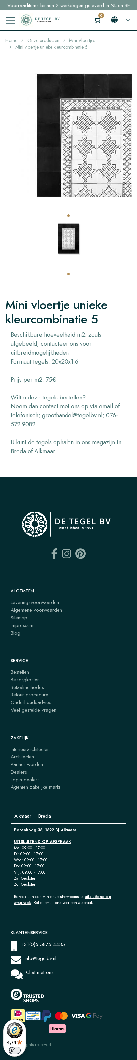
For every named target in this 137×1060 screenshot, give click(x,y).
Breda (44, 816)
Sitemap (19, 617)
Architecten (22, 756)
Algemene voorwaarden (36, 610)
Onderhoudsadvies (31, 702)
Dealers (19, 772)
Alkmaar (22, 816)
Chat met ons (40, 972)
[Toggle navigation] (10, 20)
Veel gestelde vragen (33, 710)
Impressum (22, 625)
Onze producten (43, 40)
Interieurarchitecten (30, 749)
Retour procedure (29, 694)
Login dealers (25, 779)
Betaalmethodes (27, 687)
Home (11, 40)
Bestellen (20, 672)
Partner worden (27, 764)
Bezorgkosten (25, 679)
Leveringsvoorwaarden (35, 602)
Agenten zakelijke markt (35, 787)
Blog (15, 633)
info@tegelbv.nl (40, 958)
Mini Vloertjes (82, 40)
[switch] (15, 1050)
